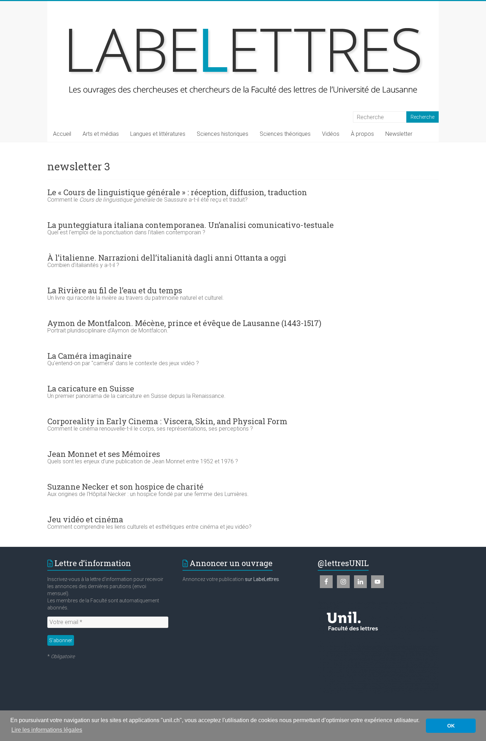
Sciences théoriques (285, 133)
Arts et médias (101, 133)
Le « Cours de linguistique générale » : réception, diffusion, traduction (177, 192)
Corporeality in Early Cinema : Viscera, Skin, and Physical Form (167, 421)
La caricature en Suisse (90, 388)
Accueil (62, 133)
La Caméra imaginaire (89, 356)
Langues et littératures (157, 133)
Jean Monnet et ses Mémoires (103, 454)
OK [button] (451, 726)
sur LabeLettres (262, 579)
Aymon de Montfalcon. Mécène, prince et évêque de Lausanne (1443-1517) (184, 323)
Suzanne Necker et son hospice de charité (125, 486)
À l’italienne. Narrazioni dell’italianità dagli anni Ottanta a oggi (166, 257)
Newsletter (398, 133)
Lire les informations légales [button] (46, 730)
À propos (362, 133)
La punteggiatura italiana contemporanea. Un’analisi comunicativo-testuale (190, 225)
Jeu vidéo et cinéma (85, 519)
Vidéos (330, 133)
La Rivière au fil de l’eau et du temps (114, 290)
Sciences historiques (222, 133)
